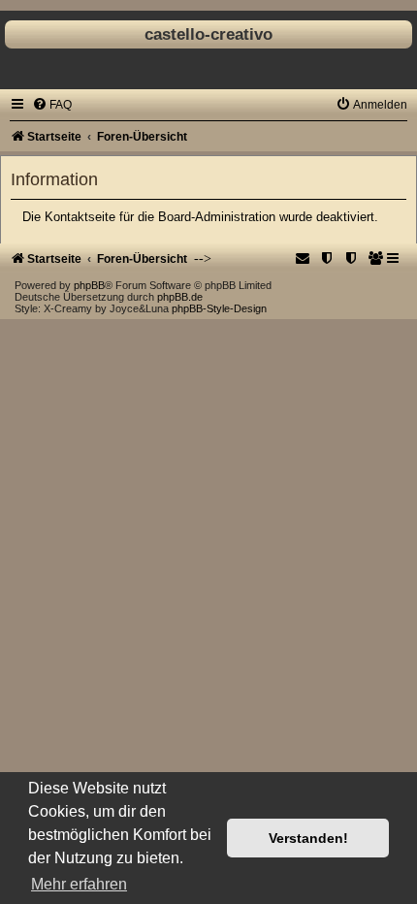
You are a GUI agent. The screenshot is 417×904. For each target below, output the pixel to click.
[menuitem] (52, 105)
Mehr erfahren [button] (79, 884)
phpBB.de (180, 297)
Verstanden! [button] (308, 838)
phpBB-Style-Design (219, 308)
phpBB (89, 285)
